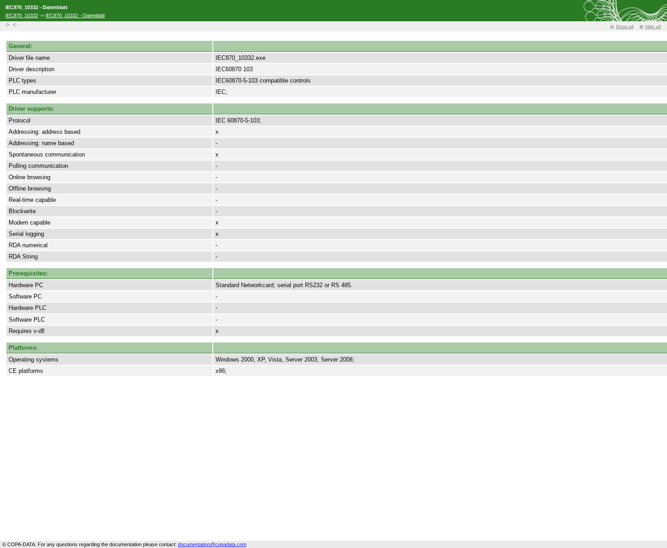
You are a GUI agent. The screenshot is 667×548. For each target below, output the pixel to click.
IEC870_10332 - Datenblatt (75, 15)
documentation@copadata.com (212, 544)
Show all (624, 26)
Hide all (653, 26)
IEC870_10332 (21, 15)
